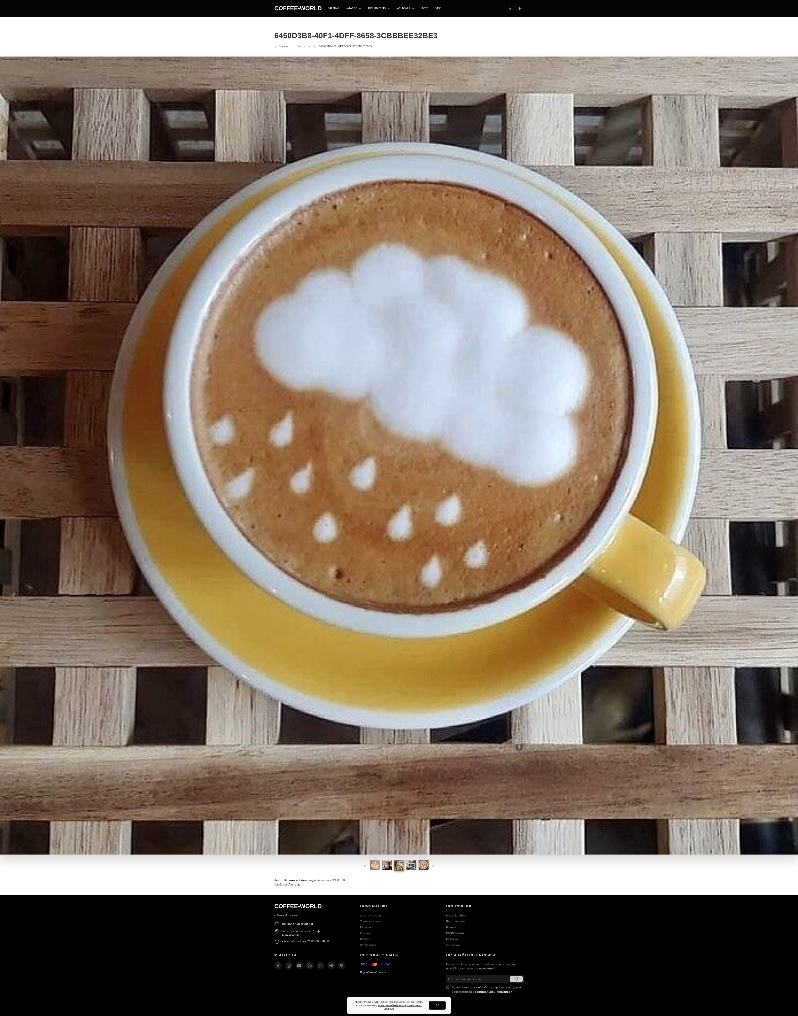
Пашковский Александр (300, 880)
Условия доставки (370, 921)
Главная (334, 8)
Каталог (351, 8)
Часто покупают (455, 921)
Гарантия (365, 927)
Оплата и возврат (370, 915)
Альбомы (403, 8)
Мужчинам (452, 939)
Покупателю (377, 8)
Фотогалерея (368, 945)
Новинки (451, 927)
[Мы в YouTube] (299, 965)
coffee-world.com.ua (285, 915)
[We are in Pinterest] (341, 965)
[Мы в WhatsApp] (310, 965)
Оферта (365, 933)
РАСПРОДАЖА (455, 933)
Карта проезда (290, 935)
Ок (437, 1005)
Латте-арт (295, 884)
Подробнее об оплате (373, 972)
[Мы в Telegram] (331, 965)
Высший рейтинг (456, 915)
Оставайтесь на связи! (471, 955)
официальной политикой (493, 991)
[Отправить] (516, 979)
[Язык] (521, 8)
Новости (365, 939)
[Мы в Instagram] (288, 965)
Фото (424, 8)
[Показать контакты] (510, 8)
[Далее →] (399, 455)
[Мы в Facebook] (278, 965)
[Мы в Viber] (320, 965)
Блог (438, 8)
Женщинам (452, 945)
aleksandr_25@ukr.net (297, 923)
